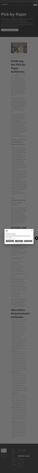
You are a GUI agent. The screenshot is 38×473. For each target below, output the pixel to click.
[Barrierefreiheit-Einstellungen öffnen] (36, 238)
